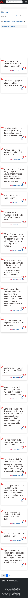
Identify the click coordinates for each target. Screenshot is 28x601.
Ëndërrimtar (19, 540)
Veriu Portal (15, 580)
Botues (21, 21)
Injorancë (15, 566)
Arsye (14, 185)
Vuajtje (21, 139)
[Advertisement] (14, 43)
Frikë (14, 329)
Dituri (18, 377)
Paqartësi (18, 475)
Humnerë (18, 185)
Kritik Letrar (13, 21)
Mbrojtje (22, 185)
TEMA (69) (12, 26)
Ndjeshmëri (19, 501)
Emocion (20, 310)
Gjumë (14, 540)
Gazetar (18, 21)
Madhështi (15, 310)
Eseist (2, 22)
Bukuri (14, 501)
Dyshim (22, 566)
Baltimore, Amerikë (16, 15)
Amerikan (7, 19)
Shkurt (21, 89)
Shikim (18, 70)
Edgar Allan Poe (5, 8)
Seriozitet (24, 279)
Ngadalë (15, 398)
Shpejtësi (19, 398)
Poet (9, 21)
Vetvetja (15, 159)
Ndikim (19, 250)
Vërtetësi (15, 250)
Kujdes (21, 70)
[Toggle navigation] (26, 2)
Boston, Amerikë (4, 12)
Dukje (14, 475)
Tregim (14, 89)
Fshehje (15, 523)
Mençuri (15, 429)
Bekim (19, 566)
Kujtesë (15, 70)
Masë (18, 139)
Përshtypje (23, 250)
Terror (18, 89)
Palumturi (15, 202)
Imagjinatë (15, 224)
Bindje (18, 159)
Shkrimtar (6, 21)
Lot (22, 501)
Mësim (21, 377)
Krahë (23, 398)
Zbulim (18, 429)
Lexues (19, 279)
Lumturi (15, 139)
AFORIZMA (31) (5, 26)
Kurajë (17, 329)
